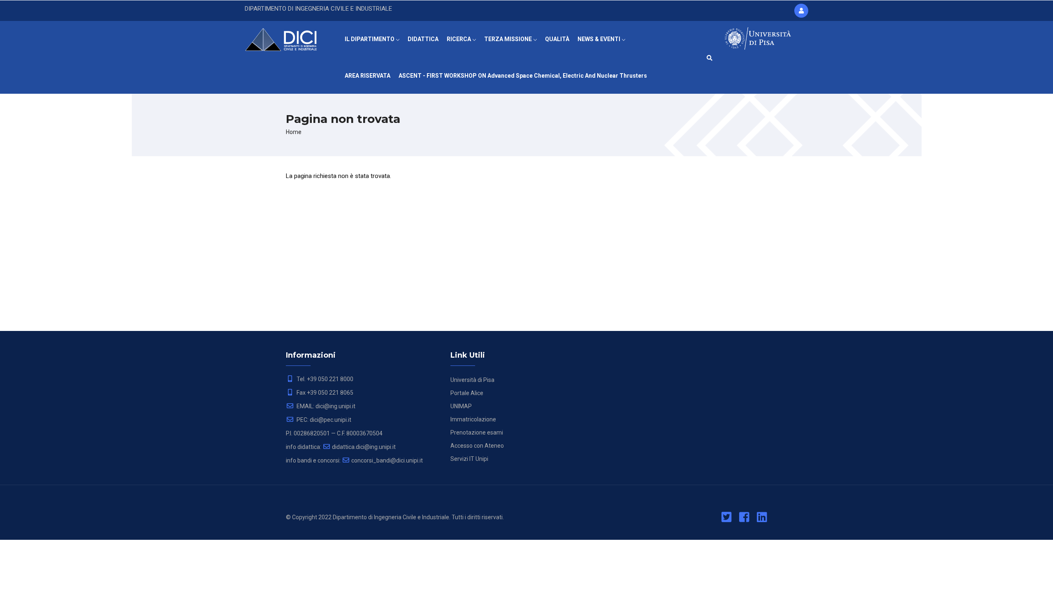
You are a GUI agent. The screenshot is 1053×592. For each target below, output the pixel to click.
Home (294, 132)
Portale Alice (466, 393)
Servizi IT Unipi (469, 459)
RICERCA (459, 39)
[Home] (286, 37)
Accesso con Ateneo (477, 445)
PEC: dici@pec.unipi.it (323, 419)
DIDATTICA (423, 39)
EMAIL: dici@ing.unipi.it (325, 406)
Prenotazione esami (476, 432)
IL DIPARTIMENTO (370, 39)
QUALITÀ (557, 39)
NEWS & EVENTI (600, 39)
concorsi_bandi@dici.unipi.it (387, 460)
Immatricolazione (473, 419)
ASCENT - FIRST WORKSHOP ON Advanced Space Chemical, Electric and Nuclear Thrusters (523, 75)
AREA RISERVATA (367, 75)
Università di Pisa (472, 380)
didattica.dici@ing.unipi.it (364, 447)
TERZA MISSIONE (508, 39)
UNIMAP (461, 406)
